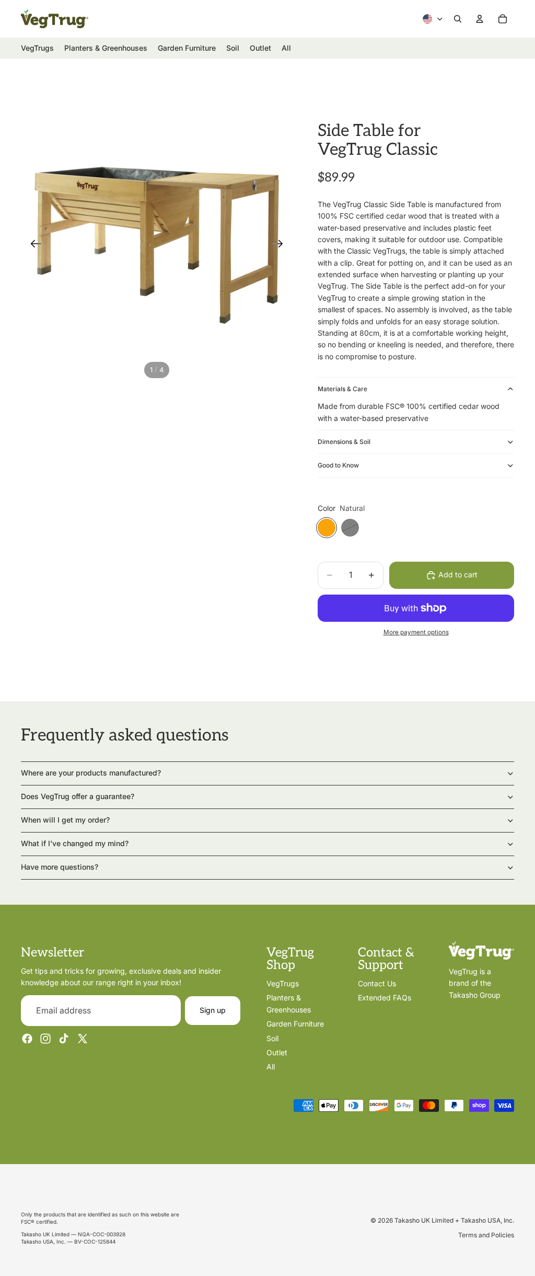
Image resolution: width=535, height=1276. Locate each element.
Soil (272, 1037)
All (270, 1066)
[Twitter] (82, 1038)
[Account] (479, 18)
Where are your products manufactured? (91, 772)
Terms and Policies (486, 1235)
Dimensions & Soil (344, 442)
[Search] (457, 18)
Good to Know (338, 465)
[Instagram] (45, 1038)
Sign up (213, 1010)
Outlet (276, 1052)
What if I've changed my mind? (75, 843)
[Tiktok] (63, 1038)
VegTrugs (282, 983)
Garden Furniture (295, 1023)
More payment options (416, 632)
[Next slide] (281, 245)
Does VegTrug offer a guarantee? (77, 796)
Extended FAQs (384, 997)
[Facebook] (27, 1038)
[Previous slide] (32, 245)
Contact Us (377, 983)
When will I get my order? (65, 819)
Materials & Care (342, 389)
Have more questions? (59, 866)
